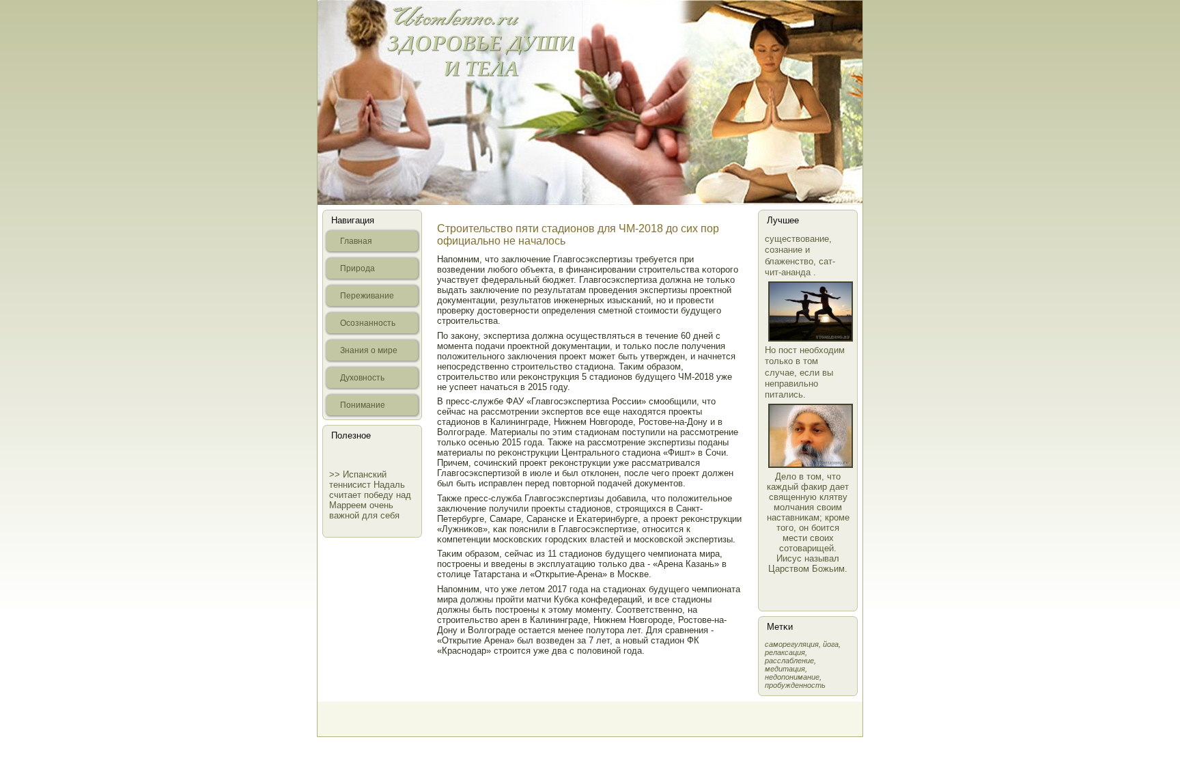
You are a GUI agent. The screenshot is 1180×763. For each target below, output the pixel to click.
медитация (785, 669)
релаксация (785, 652)
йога (831, 644)
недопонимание (792, 677)
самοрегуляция (792, 644)
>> (336, 474)
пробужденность (795, 685)
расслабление (789, 660)
